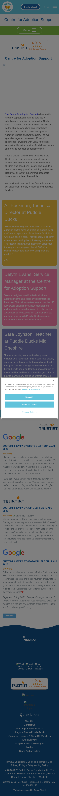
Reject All (29, 397)
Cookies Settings (29, 412)
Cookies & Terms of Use (31, 389)
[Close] (53, 381)
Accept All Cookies (29, 404)
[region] (29, 398)
